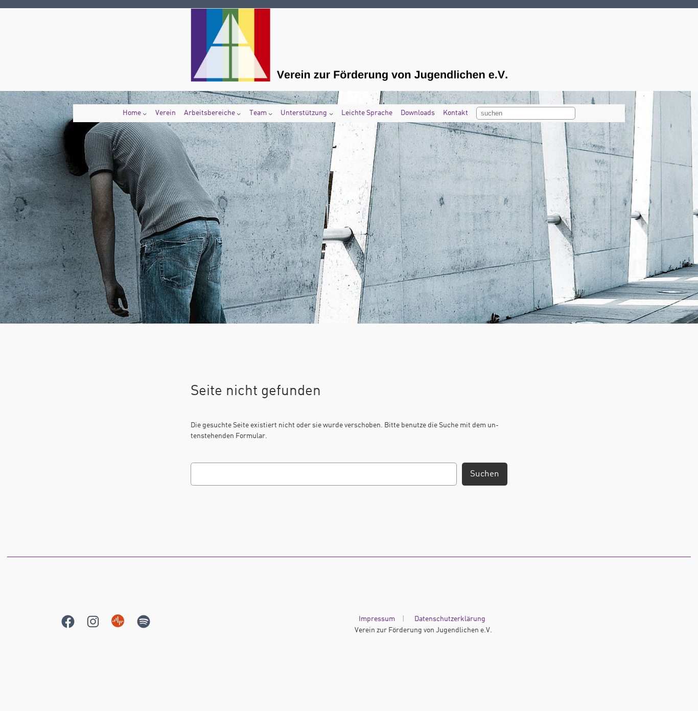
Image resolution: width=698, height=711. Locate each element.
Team (258, 113)
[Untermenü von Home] (145, 113)
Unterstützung (304, 113)
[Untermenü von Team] (270, 113)
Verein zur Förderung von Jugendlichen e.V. (423, 630)
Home (132, 113)
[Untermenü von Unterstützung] (331, 113)
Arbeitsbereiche (209, 113)
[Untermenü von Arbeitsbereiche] (239, 113)
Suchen (484, 474)
